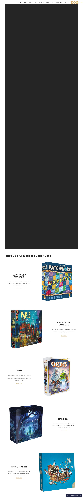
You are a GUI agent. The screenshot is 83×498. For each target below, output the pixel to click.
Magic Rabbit (19, 467)
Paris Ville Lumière (64, 323)
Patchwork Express (19, 276)
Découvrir (19, 288)
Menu (25, 2)
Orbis (19, 370)
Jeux (36, 2)
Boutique (41, 2)
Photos (31, 2)
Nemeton (64, 419)
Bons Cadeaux (49, 2)
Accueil (20, 2)
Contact (66, 2)
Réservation (59, 2)
